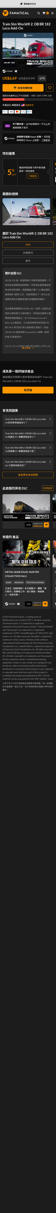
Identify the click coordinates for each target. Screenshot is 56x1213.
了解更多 (45, 140)
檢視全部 (47, 488)
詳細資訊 (28, 252)
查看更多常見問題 (28, 474)
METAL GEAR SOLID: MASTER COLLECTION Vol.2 (22, 573)
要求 (28, 260)
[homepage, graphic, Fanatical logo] (15, 13)
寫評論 (28, 390)
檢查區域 (29, 105)
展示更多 (26, 348)
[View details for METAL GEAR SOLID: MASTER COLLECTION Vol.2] (26, 553)
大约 (28, 244)
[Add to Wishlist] (50, 88)
